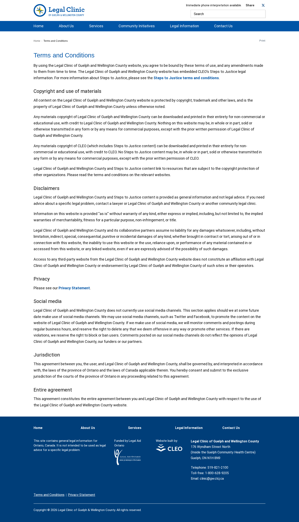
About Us (66, 26)
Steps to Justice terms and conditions (186, 78)
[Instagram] (264, 507)
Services (96, 26)
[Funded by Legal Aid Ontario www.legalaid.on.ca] (127, 464)
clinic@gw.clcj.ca (212, 478)
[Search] (261, 14)
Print (262, 40)
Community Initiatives (137, 26)
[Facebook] (247, 507)
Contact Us (223, 26)
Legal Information (184, 26)
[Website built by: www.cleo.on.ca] (169, 450)
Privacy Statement (74, 288)
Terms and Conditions (49, 495)
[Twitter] (255, 507)
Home (39, 26)
